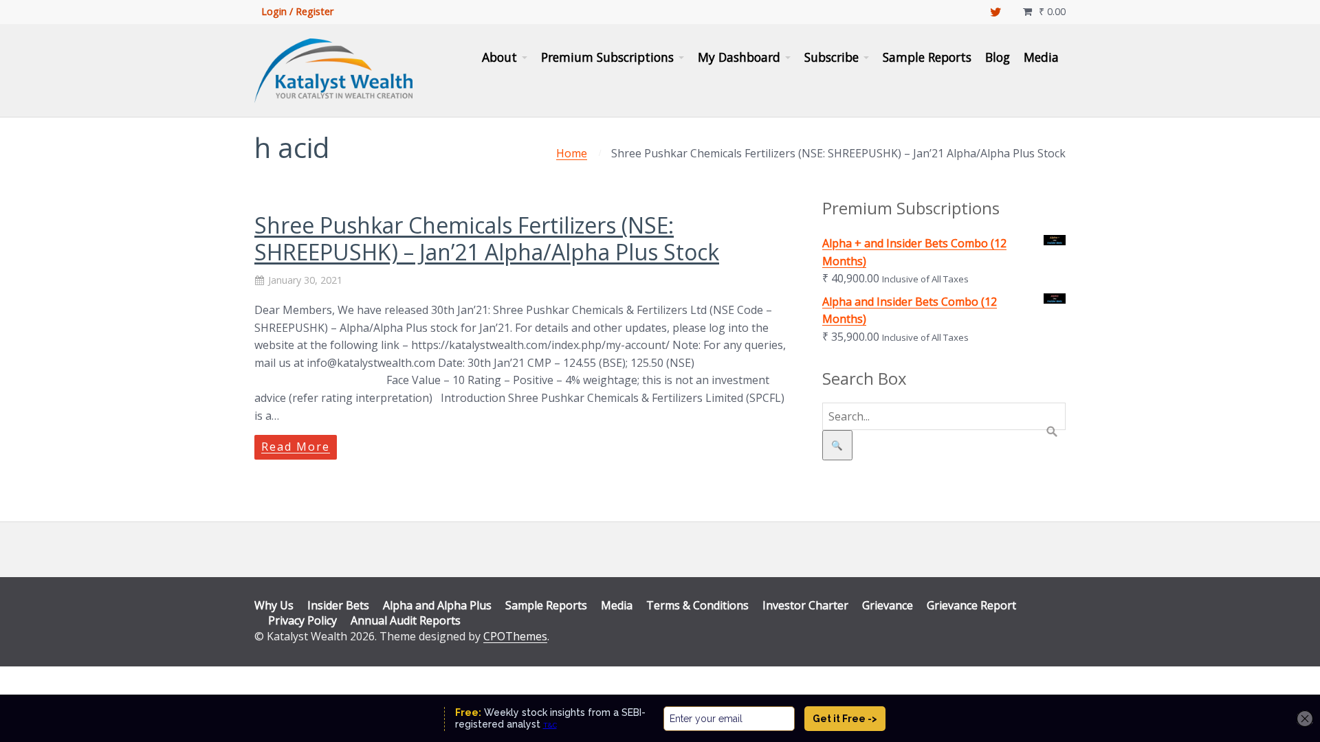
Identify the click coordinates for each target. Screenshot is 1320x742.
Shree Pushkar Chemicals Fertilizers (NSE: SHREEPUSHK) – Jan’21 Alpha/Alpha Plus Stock (486, 238)
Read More (295, 446)
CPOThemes (515, 636)
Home (571, 153)
